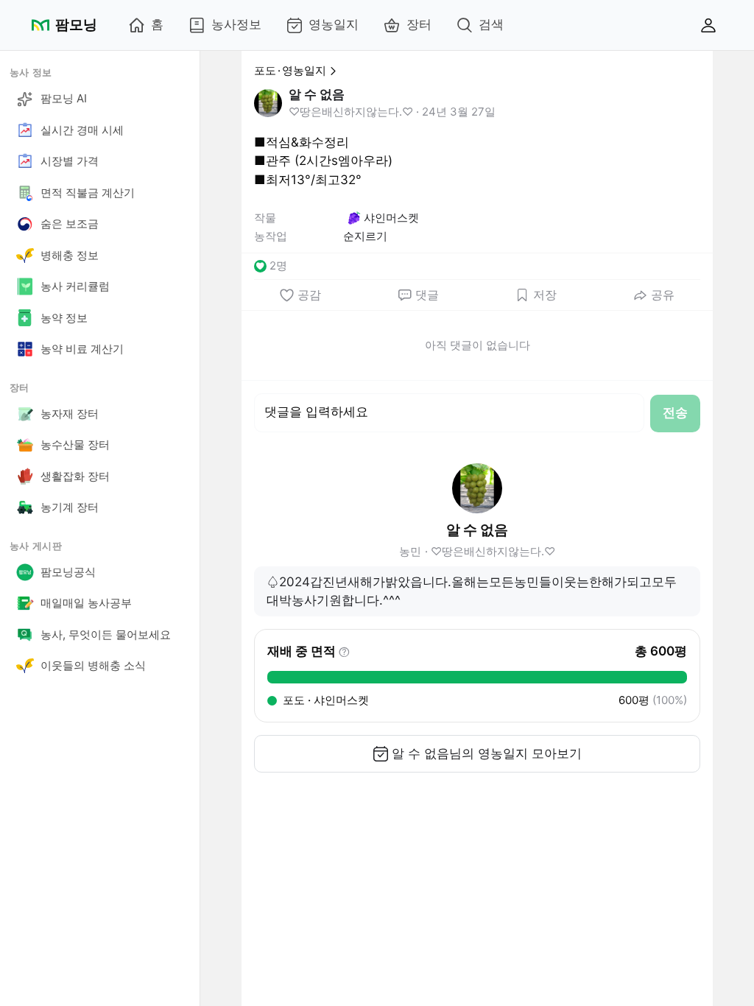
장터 (418, 24)
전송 (675, 412)
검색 (491, 24)
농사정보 (236, 24)
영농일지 (334, 24)
